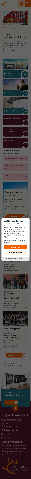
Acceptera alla (15, 247)
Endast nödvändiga (15, 252)
